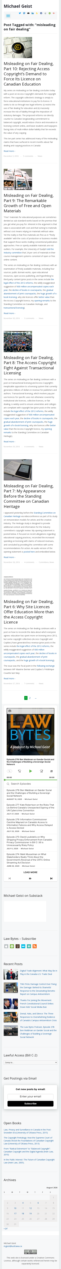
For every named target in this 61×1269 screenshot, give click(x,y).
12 (30, 1208)
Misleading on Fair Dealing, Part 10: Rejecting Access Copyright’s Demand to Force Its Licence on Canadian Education (29, 74)
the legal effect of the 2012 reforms (27, 411)
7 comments (29, 683)
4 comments (29, 446)
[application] (30, 742)
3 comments (29, 318)
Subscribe (30, 1103)
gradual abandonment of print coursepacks (23, 422)
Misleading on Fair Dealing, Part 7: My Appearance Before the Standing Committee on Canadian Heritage (29, 496)
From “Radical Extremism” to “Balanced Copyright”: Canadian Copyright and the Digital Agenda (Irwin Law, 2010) (28, 1151)
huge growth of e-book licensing (38, 660)
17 (15, 1213)
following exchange (46, 665)
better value (44, 297)
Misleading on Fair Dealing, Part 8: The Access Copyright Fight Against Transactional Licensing (30, 365)
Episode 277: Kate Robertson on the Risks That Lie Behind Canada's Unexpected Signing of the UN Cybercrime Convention (30, 807)
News (40, 156)
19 (30, 1213)
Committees (44, 562)
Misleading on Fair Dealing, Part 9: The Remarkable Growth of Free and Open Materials (29, 203)
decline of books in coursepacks (27, 290)
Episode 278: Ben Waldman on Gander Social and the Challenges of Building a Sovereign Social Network (29, 793)
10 (15, 1208)
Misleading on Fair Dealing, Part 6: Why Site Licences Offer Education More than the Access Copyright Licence (29, 612)
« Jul (5, 1228)
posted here (29, 551)
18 (23, 1213)
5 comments (28, 156)
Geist (18, 6)
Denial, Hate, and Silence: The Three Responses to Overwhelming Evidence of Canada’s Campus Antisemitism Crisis (38, 1017)
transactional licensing (14, 307)
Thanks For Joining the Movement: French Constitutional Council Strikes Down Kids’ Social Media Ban (36, 1003)
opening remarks (42, 300)
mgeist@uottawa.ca (13, 1246)
